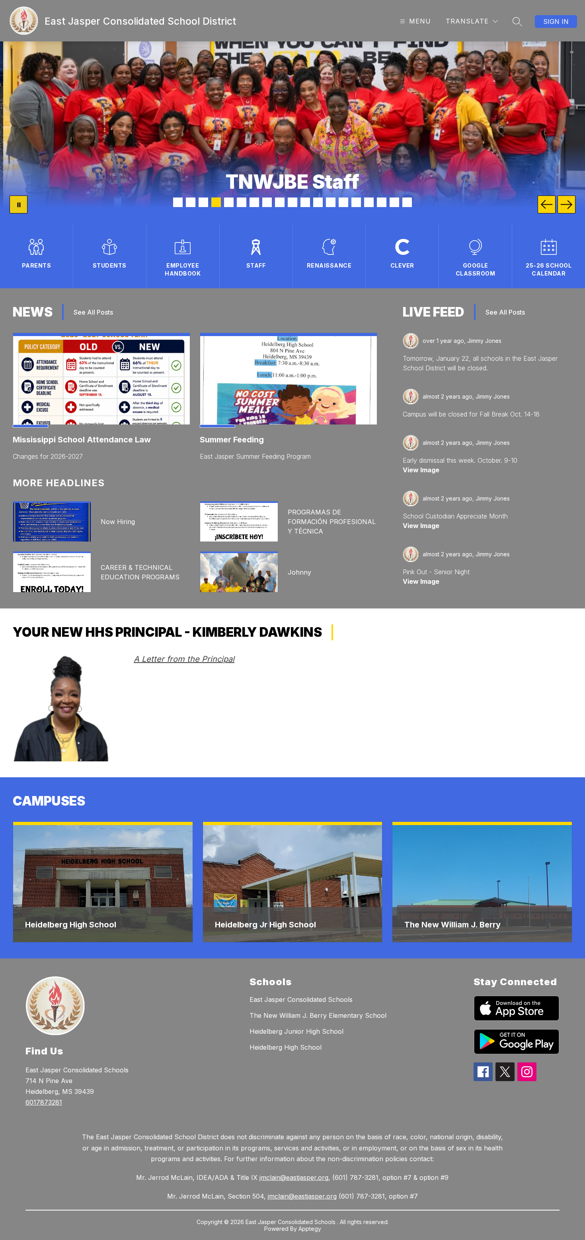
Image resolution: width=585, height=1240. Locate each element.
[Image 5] (229, 202)
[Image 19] (407, 202)
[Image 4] (216, 202)
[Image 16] (369, 202)
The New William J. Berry (452, 924)
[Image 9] (280, 202)
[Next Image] (566, 204)
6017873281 (43, 1102)
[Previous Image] (547, 204)
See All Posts (93, 312)
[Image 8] (267, 202)
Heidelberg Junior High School (296, 1031)
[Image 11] (305, 202)
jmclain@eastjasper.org (293, 1177)
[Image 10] (292, 202)
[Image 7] (254, 202)
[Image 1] (178, 202)
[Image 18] (394, 202)
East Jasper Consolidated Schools (301, 999)
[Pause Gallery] (18, 204)
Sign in (556, 21)
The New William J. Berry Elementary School (318, 1015)
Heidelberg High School (70, 924)
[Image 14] (343, 202)
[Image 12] (318, 202)
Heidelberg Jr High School (265, 924)
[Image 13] (330, 202)
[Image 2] (190, 202)
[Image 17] (381, 202)
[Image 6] (241, 202)
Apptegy (309, 1228)
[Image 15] (356, 202)
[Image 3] (203, 202)
